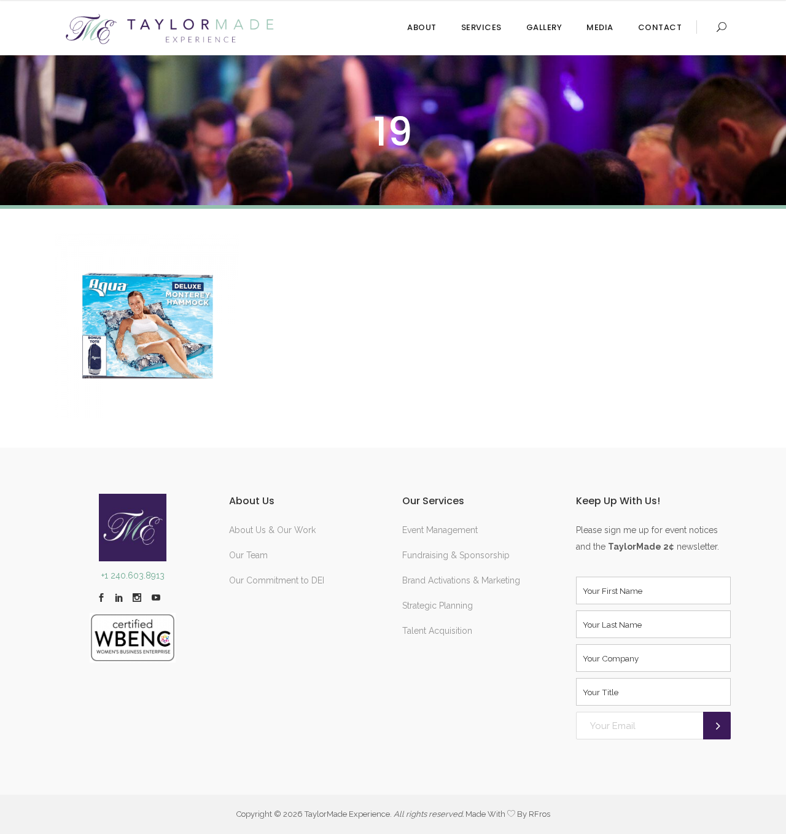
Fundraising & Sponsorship (456, 555)
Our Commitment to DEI (276, 580)
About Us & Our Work (272, 530)
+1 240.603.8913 (133, 575)
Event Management (440, 530)
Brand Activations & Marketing (461, 580)
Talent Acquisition (437, 631)
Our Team (248, 555)
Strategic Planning (437, 605)
